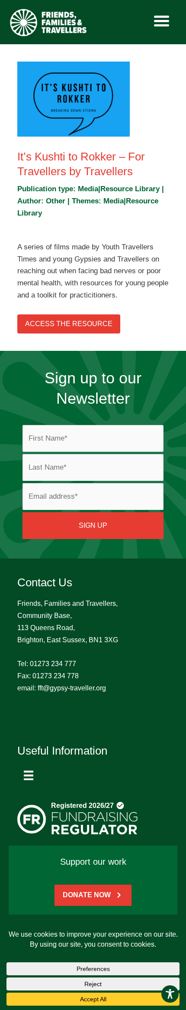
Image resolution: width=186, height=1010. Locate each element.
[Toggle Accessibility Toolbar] (170, 993)
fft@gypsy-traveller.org (72, 688)
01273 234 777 (53, 663)
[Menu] (28, 775)
